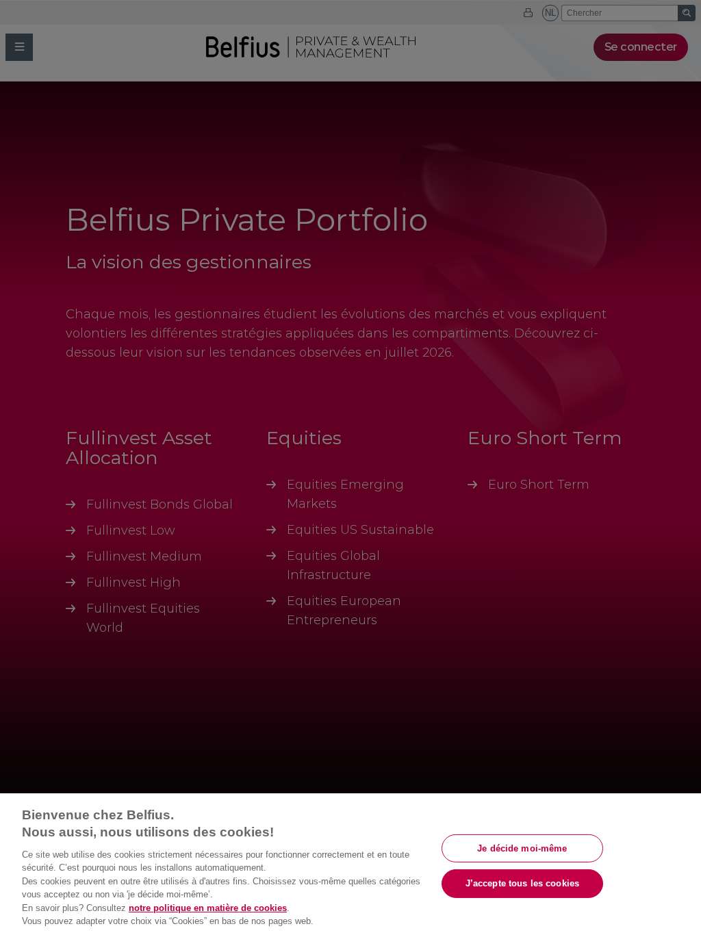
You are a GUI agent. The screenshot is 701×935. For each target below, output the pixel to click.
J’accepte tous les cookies (522, 883)
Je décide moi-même (522, 848)
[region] (350, 864)
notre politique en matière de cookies (208, 908)
